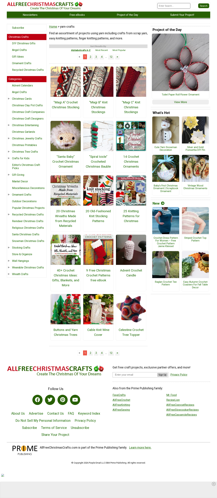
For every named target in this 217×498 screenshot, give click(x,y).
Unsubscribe (80, 428)
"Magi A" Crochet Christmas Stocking (65, 104)
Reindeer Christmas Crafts (27, 221)
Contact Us (55, 413)
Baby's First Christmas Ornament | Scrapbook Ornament (165, 188)
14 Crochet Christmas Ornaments (131, 161)
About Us (18, 413)
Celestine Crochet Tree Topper (131, 332)
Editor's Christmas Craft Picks (26, 166)
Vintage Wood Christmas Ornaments (195, 187)
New (156, 203)
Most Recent (101, 50)
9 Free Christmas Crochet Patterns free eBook (98, 275)
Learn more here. (140, 447)
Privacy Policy (85, 421)
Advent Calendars (22, 85)
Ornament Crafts (21, 63)
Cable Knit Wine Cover (98, 332)
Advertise (36, 413)
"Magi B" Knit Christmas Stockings (98, 107)
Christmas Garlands (23, 131)
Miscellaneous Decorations (28, 188)
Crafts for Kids (20, 158)
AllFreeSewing (121, 409)
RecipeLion (173, 400)
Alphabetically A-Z (81, 50)
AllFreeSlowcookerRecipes (182, 409)
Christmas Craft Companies (28, 112)
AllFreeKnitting (121, 404)
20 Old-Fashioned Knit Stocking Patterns (98, 216)
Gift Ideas (18, 56)
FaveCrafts (119, 395)
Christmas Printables (24, 145)
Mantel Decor (20, 181)
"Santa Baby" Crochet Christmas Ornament (65, 161)
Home (53, 26)
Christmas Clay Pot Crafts (27, 105)
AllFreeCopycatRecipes (180, 404)
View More (180, 102)
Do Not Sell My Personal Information (43, 421)
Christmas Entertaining (25, 125)
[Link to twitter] (50, 400)
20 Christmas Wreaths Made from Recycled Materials (65, 218)
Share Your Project (55, 435)
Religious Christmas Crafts (28, 227)
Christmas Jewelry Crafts (27, 138)
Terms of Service (54, 428)
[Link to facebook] (37, 400)
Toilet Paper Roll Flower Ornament (180, 94)
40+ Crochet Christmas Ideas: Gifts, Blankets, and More (65, 277)
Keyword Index (89, 413)
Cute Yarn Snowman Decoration (165, 149)
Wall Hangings (20, 260)
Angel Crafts (19, 50)
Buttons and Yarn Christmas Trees (65, 332)
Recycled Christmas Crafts (28, 69)
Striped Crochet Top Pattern (195, 239)
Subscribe (18, 27)
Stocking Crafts (21, 247)
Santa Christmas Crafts (25, 234)
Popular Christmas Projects (28, 208)
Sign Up (162, 375)
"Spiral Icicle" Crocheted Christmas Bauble (98, 161)
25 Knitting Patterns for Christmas (131, 216)
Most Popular (119, 50)
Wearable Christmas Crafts (28, 267)
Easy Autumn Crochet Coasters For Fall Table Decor (195, 285)
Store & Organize (22, 254)
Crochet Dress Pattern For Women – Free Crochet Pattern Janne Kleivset (166, 242)
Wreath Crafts (20, 274)
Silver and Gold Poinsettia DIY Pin (195, 149)
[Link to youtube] (75, 400)
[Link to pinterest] (62, 400)
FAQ (71, 413)
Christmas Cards (22, 98)
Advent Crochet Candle (131, 272)
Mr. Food (171, 395)
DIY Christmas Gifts (23, 43)
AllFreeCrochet (121, 400)
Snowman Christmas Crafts (28, 241)
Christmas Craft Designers (28, 118)
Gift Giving (18, 174)
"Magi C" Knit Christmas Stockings (131, 107)
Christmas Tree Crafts (25, 151)
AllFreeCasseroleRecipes (181, 414)
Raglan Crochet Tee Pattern (166, 283)
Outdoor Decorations (24, 201)
